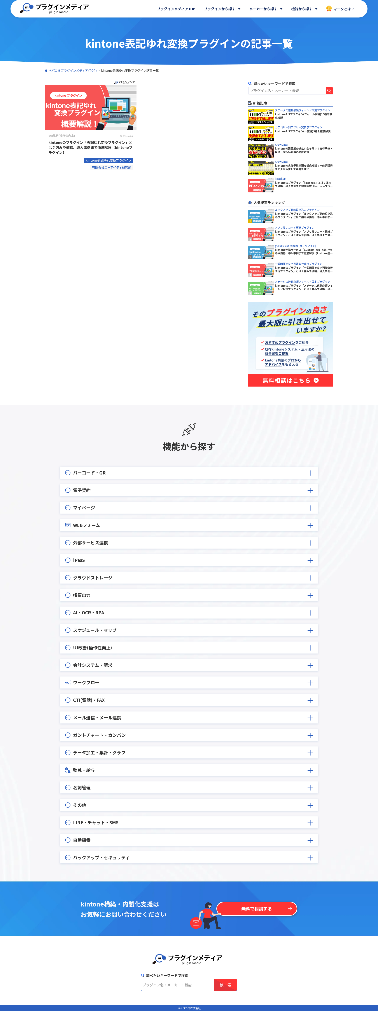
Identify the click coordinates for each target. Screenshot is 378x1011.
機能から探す (301, 8)
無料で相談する (256, 908)
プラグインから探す (219, 8)
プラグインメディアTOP (176, 8)
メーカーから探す (263, 8)
